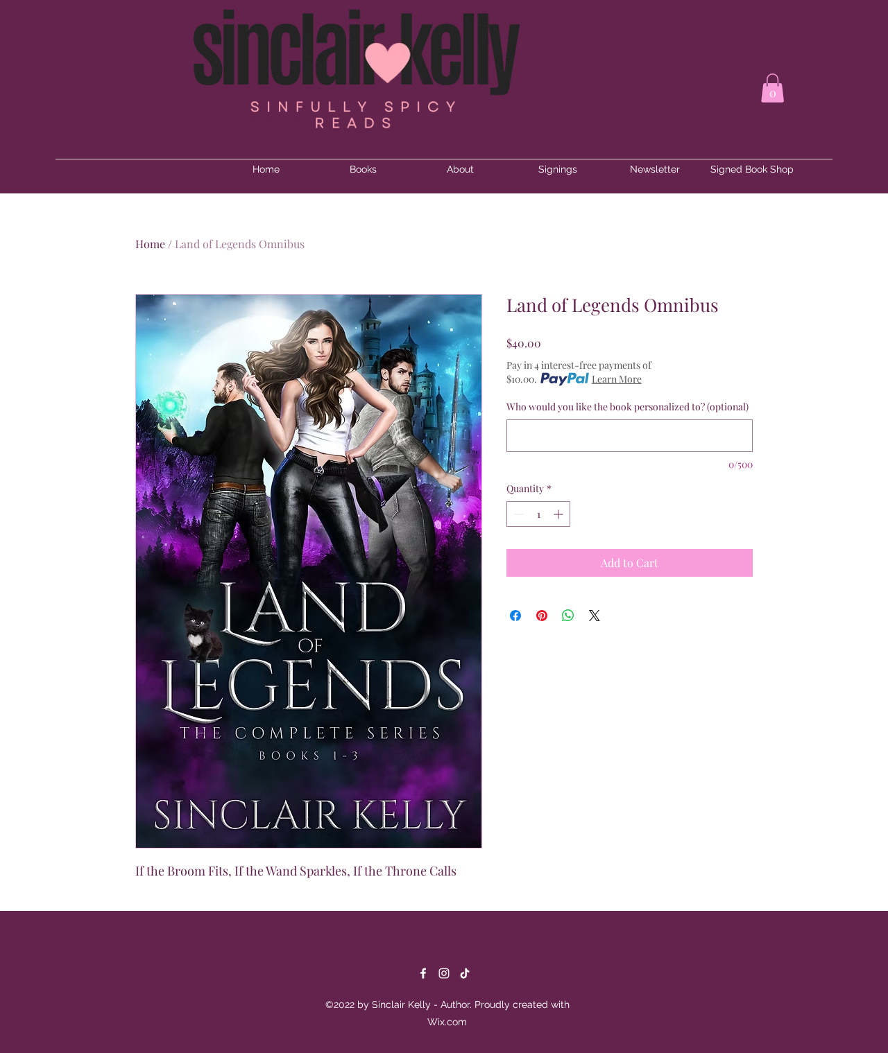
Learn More (617, 378)
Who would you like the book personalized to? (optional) (627, 406)
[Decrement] (517, 514)
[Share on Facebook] (515, 615)
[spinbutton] (538, 514)
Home (150, 243)
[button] (772, 88)
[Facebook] (423, 973)
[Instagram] (444, 973)
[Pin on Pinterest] (541, 615)
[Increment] (559, 514)
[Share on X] (594, 615)
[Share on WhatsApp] (568, 615)
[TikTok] (465, 973)
